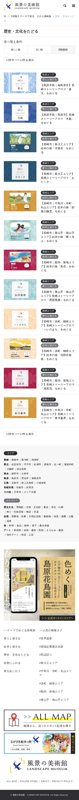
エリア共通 (30, 492)
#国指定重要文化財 (51, 646)
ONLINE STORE (29, 781)
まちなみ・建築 (54, 530)
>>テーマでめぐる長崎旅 (19, 630)
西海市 (47, 464)
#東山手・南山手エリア (54, 699)
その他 (7, 492)
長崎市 (15, 459)
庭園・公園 (67, 516)
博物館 (20, 507)
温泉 (9, 521)
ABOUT (45, 781)
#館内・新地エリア (51, 691)
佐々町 (57, 464)
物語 (28, 511)
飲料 (26, 525)
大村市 (25, 473)
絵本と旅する (12, 646)
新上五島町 (27, 482)
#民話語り (45, 654)
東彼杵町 (69, 464)
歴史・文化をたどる (16, 654)
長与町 (25, 459)
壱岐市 (20, 487)
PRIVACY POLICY (62, 781)
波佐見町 (21, 469)
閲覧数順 (63, 49)
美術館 (17, 530)
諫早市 (15, 473)
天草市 (17, 492)
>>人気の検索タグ (50, 630)
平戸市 (27, 464)
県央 (6, 473)
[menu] (73, 6)
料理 (11, 525)
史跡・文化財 (33, 507)
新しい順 (15, 49)
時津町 (35, 459)
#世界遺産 (45, 638)
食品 (19, 525)
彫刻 (41, 530)
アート (7, 530)
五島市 (15, 482)
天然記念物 (35, 516)
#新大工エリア (48, 663)
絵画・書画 (30, 530)
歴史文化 (8, 507)
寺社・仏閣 (57, 507)
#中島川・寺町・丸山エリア (55, 673)
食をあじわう (12, 671)
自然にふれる (12, 663)
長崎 (6, 459)
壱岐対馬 (8, 487)
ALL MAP (11, 781)
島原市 (15, 478)
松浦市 (37, 464)
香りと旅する (12, 638)
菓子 (34, 525)
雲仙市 (25, 478)
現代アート (13, 534)
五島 (6, 482)
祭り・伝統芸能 (15, 511)
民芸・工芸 (27, 534)
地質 (56, 516)
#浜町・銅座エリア (51, 683)
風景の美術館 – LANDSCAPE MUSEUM (31, 795)
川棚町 (10, 469)
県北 (6, 464)
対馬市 (30, 487)
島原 (6, 478)
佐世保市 (16, 464)
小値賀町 (41, 482)
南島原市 (36, 478)
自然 (6, 516)
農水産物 (44, 525)
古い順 (39, 49)
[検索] (64, 6)
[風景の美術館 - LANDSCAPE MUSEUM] (24, 5)
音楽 (36, 511)
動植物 (47, 516)
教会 (46, 507)
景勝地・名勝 (19, 516)
